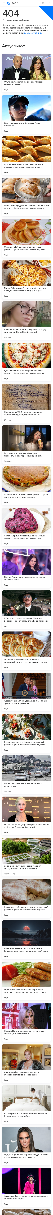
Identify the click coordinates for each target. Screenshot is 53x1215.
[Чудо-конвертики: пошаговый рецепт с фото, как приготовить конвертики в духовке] (26, 155)
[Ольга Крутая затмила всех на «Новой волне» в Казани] (26, 73)
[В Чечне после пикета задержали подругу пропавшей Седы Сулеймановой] (26, 320)
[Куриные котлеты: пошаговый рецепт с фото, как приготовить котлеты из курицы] (26, 981)
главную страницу (32, 33)
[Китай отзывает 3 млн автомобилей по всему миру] (26, 774)
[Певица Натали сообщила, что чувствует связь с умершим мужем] (26, 1022)
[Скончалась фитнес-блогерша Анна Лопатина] (26, 114)
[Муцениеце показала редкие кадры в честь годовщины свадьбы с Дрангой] (26, 1146)
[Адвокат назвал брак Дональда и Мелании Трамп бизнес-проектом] (26, 692)
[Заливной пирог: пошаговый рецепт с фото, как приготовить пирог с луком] (26, 485)
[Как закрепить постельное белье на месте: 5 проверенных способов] (26, 1104)
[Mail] (8, 3)
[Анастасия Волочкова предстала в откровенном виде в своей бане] (26, 1063)
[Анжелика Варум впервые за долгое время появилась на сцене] (26, 1187)
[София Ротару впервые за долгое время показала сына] (26, 568)
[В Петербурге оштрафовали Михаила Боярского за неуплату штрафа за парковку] (26, 609)
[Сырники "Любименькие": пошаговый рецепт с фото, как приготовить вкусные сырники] (26, 238)
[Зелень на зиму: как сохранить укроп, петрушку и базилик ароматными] (26, 857)
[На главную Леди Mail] (14, 3)
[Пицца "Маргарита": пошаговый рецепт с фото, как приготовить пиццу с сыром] (26, 279)
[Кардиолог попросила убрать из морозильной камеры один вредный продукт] (26, 444)
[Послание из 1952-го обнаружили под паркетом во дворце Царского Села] (26, 403)
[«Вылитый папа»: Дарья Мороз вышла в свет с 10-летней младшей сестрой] (26, 816)
